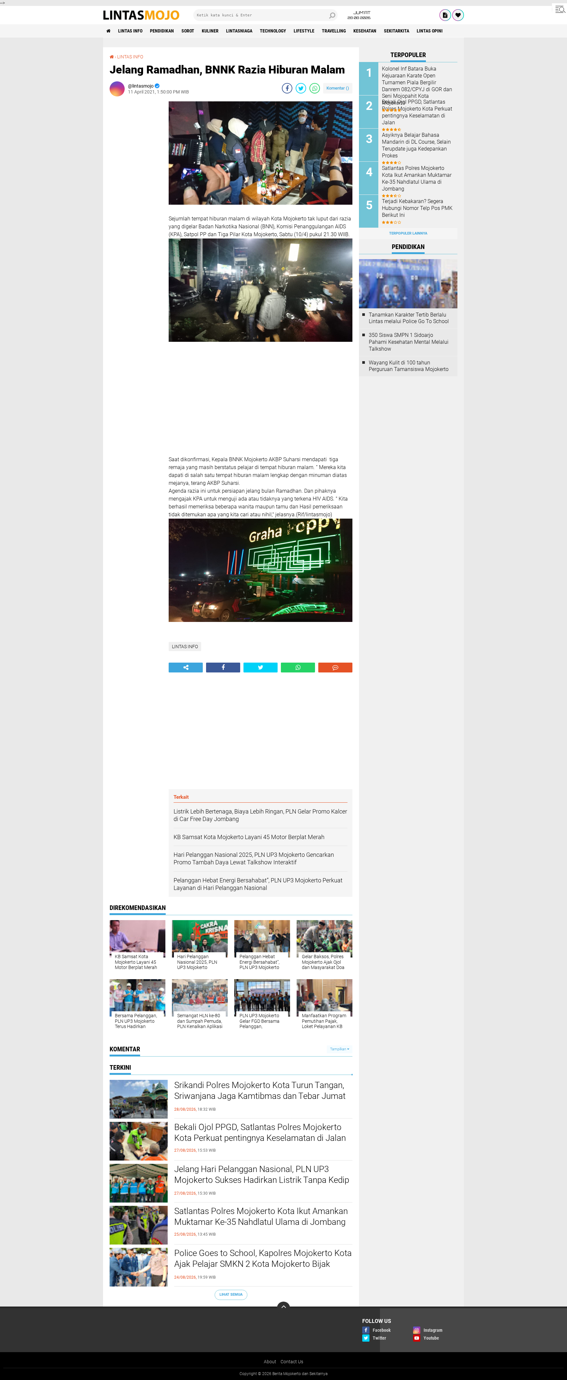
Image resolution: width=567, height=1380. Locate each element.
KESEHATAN (364, 30)
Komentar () (337, 88)
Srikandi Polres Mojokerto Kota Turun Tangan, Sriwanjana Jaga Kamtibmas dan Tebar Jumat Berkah (260, 1096)
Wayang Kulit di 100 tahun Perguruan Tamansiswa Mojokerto (409, 366)
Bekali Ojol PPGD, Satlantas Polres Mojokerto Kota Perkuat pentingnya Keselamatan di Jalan (260, 1132)
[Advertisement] (136, 199)
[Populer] (458, 15)
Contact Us (292, 1361)
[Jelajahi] (559, 9)
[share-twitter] (301, 88)
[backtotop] (283, 1308)
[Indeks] (445, 15)
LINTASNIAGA (239, 30)
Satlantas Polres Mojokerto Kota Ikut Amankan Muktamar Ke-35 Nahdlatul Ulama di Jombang (261, 1216)
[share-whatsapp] (314, 88)
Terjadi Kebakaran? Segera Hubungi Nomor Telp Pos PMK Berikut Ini (417, 208)
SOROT (187, 30)
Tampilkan (338, 1049)
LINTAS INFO (130, 30)
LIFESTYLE (304, 30)
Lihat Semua (231, 1294)
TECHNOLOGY (273, 30)
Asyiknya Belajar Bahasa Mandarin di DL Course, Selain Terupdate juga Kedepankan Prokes (416, 145)
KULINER (210, 30)
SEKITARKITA (396, 30)
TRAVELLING (334, 30)
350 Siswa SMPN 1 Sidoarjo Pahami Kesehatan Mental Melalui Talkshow (409, 342)
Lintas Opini (430, 30)
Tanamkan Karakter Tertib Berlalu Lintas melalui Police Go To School (409, 318)
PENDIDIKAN (162, 30)
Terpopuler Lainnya (408, 233)
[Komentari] (335, 667)
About (270, 1361)
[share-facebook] (287, 88)
